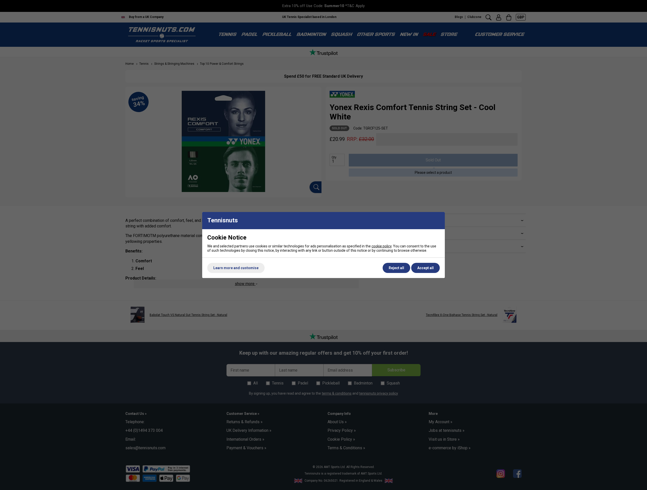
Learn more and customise (236, 268)
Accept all (425, 268)
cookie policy (381, 246)
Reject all (396, 268)
